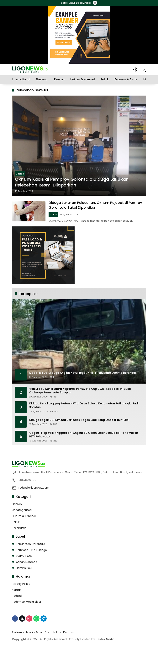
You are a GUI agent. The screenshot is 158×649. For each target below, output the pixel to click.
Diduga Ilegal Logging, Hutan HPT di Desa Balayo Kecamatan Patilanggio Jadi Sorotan (83, 405)
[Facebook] (15, 618)
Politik (15, 522)
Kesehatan (19, 528)
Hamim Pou (24, 568)
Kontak (16, 590)
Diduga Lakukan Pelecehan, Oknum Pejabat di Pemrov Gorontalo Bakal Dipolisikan (95, 205)
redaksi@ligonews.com (33, 488)
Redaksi (17, 596)
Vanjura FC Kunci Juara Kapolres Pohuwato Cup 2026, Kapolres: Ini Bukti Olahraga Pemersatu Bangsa (80, 391)
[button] (135, 69)
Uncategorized (22, 510)
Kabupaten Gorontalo (30, 544)
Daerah (20, 173)
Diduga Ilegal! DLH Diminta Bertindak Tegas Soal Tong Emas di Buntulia (79, 420)
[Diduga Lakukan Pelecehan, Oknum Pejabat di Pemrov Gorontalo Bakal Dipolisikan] (28, 211)
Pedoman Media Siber (26, 602)
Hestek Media (105, 639)
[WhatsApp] (36, 618)
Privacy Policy (21, 584)
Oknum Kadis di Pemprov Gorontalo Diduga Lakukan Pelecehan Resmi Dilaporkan (72, 182)
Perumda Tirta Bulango (31, 550)
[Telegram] (43, 618)
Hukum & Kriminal (24, 516)
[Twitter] (22, 618)
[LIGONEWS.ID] (30, 69)
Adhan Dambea (26, 562)
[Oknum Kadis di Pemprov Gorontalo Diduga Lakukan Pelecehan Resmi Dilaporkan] (79, 146)
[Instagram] (29, 618)
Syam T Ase (24, 556)
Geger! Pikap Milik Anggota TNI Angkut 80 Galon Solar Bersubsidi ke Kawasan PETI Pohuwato (83, 435)
